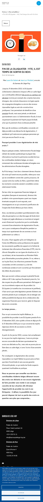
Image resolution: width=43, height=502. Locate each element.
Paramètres (21, 487)
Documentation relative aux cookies (9, 482)
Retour (6, 23)
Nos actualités (13, 12)
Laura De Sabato (12, 80)
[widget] (39, 3)
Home (4, 12)
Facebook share (18, 59)
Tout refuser (21, 492)
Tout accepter (21, 498)
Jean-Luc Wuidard (27, 80)
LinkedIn (24, 59)
